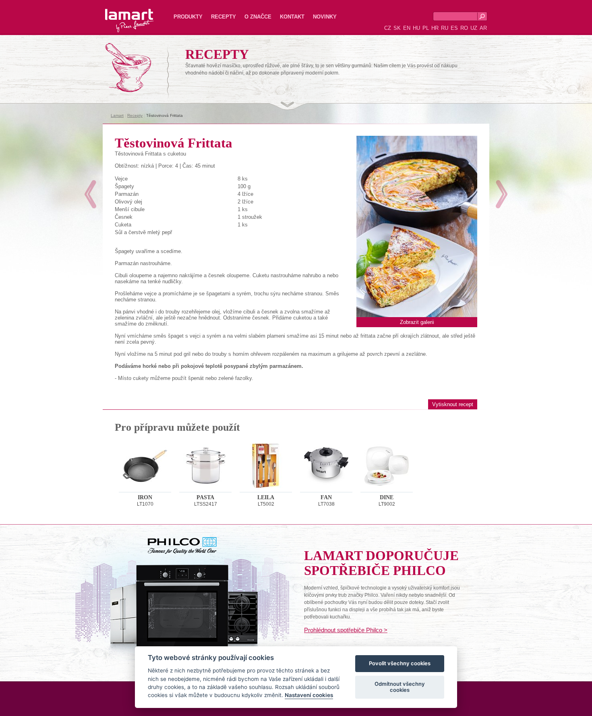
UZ (473, 28)
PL (425, 28)
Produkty (188, 17)
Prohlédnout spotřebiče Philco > (345, 630)
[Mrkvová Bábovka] (90, 194)
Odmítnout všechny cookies (400, 687)
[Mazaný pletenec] (501, 194)
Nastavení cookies (309, 695)
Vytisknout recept (452, 404)
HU (416, 28)
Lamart (121, 14)
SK (397, 28)
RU (444, 28)
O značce (257, 17)
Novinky (325, 17)
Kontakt (292, 17)
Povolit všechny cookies (400, 663)
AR (483, 28)
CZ (387, 28)
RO (464, 28)
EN (406, 28)
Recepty (223, 17)
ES (454, 28)
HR (435, 28)
